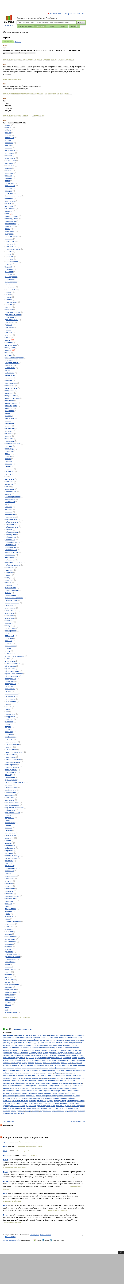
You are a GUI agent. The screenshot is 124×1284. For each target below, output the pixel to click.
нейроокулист (20, 1068)
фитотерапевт (8, 1108)
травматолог (33, 1103)
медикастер (31, 1065)
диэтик (39, 1053)
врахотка (10, 1121)
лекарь (24, 1063)
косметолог (43, 1060)
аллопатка (44, 1035)
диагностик (7, 1053)
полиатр (15, 1088)
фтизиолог (36, 1108)
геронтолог (43, 1045)
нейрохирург (60, 1070)
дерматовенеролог (26, 1050)
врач (5, 1142)
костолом (53, 1060)
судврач (50, 1101)
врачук (65, 1042)
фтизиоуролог (61, 1108)
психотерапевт (44, 1091)
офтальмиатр (69, 1080)
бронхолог (15, 1040)
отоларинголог (30, 1080)
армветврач (19, 1037)
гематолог (19, 1045)
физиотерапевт (78, 1106)
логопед (64, 1063)
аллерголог (27, 1035)
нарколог (73, 1065)
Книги (63, 26)
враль (78, 1040)
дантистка (14, 1050)
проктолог (32, 1088)
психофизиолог (72, 1091)
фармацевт (41, 1106)
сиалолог (63, 1098)
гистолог (35, 1048)
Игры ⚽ (74, 26)
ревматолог (30, 1096)
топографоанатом (19, 1103)
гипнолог (15, 1048)
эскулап (17, 1113)
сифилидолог (73, 1098)
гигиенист (66, 1045)
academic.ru (9, 25)
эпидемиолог (79, 1111)
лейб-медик (16, 1063)
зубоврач (6, 1055)
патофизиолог (53, 1085)
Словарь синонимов (25, 26)
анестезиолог (79, 1035)
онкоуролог (76, 1075)
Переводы (51, 26)
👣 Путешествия (10, 1236)
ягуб (22, 1113)
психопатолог (32, 1091)
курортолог (70, 1060)
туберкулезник (73, 1103)
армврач (28, 1037)
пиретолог (7, 1088)
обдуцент (57, 1073)
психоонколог (21, 1091)
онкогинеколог (21, 1075)
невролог (81, 1065)
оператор (27, 1078)
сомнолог (32, 1101)
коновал (18, 1060)
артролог (36, 1037)
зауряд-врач (62, 1053)
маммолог (7, 1065)
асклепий (54, 1037)
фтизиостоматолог (48, 1108)
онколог (44, 1075)
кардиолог (30, 1058)
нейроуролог (36, 1070)
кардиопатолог (40, 1058)
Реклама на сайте (45, 1234)
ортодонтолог (54, 1078)
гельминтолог (8, 1045)
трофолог (63, 1103)
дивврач (16, 1053)
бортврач (78, 1037)
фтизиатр (27, 1108)
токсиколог (7, 1103)
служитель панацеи (20, 1101)
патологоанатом (16, 1085)
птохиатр (6, 1093)
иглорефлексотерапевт (20, 1055)
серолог (56, 1098)
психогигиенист (63, 1088)
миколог (40, 1065)
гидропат (74, 1045)
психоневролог (9, 1091)
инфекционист (9, 1058)
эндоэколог (69, 1111)
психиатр (52, 1088)
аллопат (36, 1035)
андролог (70, 1035)
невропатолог (8, 1068)
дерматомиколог (67, 1050)
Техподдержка (34, 1234)
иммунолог (61, 1055)
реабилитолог (70, 1093)
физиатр (68, 1106)
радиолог (47, 1093)
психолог (73, 1088)
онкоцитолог (17, 1078)
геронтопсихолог (55, 1045)
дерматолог (55, 1050)
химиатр (6, 1111)
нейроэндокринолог (11, 1073)
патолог (6, 1085)
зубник (78, 1053)
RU (83, 14)
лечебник (46, 1063)
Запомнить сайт (55, 14)
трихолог (55, 1103)
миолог (58, 1065)
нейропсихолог (9, 1070)
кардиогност (20, 1058)
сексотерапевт (46, 1098)
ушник (22, 1106)
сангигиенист (16, 1098)
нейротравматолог (23, 1070)
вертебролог (34, 1040)
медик (23, 1065)
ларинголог (80, 1060)
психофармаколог (58, 1091)
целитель (20, 1111)
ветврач (43, 1040)
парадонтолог (34, 1083)
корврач (35, 1060)
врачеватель (57, 1042)
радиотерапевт (58, 1093)
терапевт (70, 1101)
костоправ (62, 1060)
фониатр (18, 1108)
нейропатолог (70, 1068)
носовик (50, 1073)
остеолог (81, 1078)
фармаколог (31, 1106)
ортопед (64, 1078)
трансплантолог (45, 1103)
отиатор (14, 1080)
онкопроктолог (54, 1075)
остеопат (6, 1080)
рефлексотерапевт (64, 1096)
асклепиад (45, 1037)
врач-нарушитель (20, 1042)
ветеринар (51, 1040)
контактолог (26, 1060)
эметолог (35, 1111)
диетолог (32, 1053)
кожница (81, 1058)
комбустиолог (8, 1060)
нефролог (42, 1073)
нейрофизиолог (48, 1070)
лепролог (38, 1063)
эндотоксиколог (58, 1111)
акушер (19, 1035)
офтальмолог (8, 1083)
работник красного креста (32, 1093)
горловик (76, 1048)
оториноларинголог (55, 1080)
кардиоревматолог (54, 1058)
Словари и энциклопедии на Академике (37, 18)
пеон (81, 1085)
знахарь (71, 1053)
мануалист (16, 1065)
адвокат (12, 1035)
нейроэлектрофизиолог (75, 1070)
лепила (31, 1063)
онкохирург (7, 1078)
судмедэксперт (60, 1101)
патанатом (67, 1083)
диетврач (24, 1053)
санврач (6, 1098)
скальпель (7, 1101)
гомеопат (68, 1048)
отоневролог (42, 1080)
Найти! (81, 22)
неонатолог (24, 1073)
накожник (65, 1065)
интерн (80, 1055)
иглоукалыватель (49, 1055)
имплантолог (71, 1055)
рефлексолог (51, 1096)
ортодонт (44, 1078)
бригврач (6, 1040)
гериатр (35, 1045)
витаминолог (61, 1040)
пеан (62, 1085)
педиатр (75, 1085)
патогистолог (77, 1083)
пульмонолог (16, 1093)
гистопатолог (44, 1048)
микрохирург (49, 1065)
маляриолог (77, 1063)
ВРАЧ (5, 1160)
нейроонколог (32, 1068)
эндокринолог (45, 1111)
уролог (5, 1106)
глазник (61, 1048)
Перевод (18, 42)
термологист (79, 1101)
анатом (52, 1035)
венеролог (24, 1040)
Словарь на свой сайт (72, 14)
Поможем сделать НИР (23, 1029)
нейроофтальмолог (56, 1068)
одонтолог (66, 1073)
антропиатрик (8, 1037)
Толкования (40, 26)
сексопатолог (34, 1098)
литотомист (55, 1063)
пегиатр (68, 1085)
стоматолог (41, 1101)
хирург (13, 1111)
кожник (74, 1058)
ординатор (36, 1078)
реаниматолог (8, 1096)
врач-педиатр (33, 1042)
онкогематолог (9, 1075)
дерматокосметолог (42, 1050)
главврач (53, 1048)
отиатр (21, 1080)
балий (61, 1037)
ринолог (76, 1096)
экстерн (28, 1111)
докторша (53, 1053)
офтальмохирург (21, 1083)
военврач (71, 1040)
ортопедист (72, 1078)
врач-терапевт (45, 1042)
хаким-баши (73, 1108)
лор (69, 1063)
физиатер (60, 1106)
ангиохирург (60, 1035)
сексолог (25, 1098)
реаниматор (20, 1096)
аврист (5, 1035)
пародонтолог (56, 1083)
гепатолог (27, 1045)
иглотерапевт (36, 1055)
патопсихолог (42, 1085)
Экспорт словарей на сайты (11, 1240)
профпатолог (42, 1088)
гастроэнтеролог (75, 1042)
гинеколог (7, 1048)
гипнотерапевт (25, 1048)
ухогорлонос (14, 1106)
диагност (78, 1050)
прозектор (24, 1088)
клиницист (67, 1058)
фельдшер (50, 1106)
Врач (5, 1155)
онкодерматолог (34, 1075)
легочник (6, 1063)
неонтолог (33, 1073)
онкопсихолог (66, 1075)
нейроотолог (43, 1068)
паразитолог (45, 1083)
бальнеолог (69, 1037)
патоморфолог (30, 1085)
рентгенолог (40, 1096)
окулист (74, 1073)
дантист (6, 1050)
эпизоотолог (8, 1113)
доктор (45, 1053)
